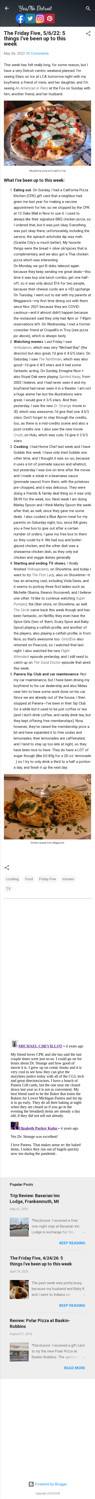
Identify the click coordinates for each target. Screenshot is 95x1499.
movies (68, 879)
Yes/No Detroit (35, 8)
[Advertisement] (47, 1430)
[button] (88, 34)
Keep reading (72, 1243)
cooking (12, 879)
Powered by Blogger (50, 1484)
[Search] (88, 8)
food (29, 879)
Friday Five (47, 879)
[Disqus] (47, 968)
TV (8, 889)
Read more (74, 1368)
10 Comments (37, 53)
